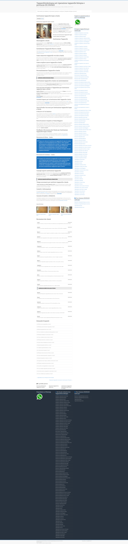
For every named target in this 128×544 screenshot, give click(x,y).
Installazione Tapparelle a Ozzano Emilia (62, 416)
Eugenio (54, 113)
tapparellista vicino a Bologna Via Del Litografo (45, 377)
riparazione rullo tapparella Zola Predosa (81, 115)
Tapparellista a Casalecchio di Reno (80, 166)
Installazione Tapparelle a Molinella (80, 55)
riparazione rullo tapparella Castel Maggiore (82, 85)
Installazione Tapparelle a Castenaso (80, 46)
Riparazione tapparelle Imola (79, 136)
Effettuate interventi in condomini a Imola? (45, 339)
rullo (67, 101)
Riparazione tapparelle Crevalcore (80, 133)
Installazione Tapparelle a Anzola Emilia (81, 32)
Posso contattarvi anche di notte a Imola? (45, 337)
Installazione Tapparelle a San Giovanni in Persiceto (64, 420)
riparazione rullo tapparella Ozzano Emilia (81, 100)
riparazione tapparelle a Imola (41, 192)
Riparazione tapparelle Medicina (80, 138)
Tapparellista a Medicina (78, 178)
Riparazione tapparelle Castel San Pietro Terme (82, 129)
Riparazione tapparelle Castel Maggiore (81, 127)
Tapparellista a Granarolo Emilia (80, 175)
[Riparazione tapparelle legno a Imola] (42, 209)
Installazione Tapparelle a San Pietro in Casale (82, 66)
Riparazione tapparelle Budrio (79, 122)
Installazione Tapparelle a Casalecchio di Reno (63, 402)
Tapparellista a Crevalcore (79, 173)
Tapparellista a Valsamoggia (79, 192)
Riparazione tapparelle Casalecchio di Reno (82, 126)
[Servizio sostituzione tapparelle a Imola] (66, 209)
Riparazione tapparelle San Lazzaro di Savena (82, 147)
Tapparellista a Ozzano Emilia (79, 182)
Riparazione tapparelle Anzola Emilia (80, 117)
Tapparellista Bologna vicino (79, 207)
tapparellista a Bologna (63, 200)
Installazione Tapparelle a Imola (80, 51)
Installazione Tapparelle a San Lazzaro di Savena (63, 421)
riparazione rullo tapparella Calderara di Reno (82, 82)
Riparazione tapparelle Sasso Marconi (81, 150)
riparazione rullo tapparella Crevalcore (81, 92)
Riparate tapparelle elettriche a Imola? (44, 345)
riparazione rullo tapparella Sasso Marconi (81, 112)
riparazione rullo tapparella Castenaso (81, 90)
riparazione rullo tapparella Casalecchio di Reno (82, 83)
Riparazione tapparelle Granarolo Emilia (81, 134)
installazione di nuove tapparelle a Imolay (45, 52)
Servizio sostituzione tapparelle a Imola (41, 386)
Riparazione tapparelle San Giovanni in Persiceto (82, 145)
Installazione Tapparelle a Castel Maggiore (81, 41)
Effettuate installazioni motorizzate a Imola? (45, 334)
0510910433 (63, 28)
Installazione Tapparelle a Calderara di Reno (82, 38)
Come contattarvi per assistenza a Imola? (45, 373)
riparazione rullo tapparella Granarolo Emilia (82, 93)
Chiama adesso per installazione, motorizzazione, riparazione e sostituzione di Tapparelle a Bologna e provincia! (56, 11)
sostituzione (51, 44)
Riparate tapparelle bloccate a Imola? (44, 329)
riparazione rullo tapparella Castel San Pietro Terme (64, 442)
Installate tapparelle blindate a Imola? (44, 347)
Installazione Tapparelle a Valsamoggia (81, 69)
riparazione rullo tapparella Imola (80, 95)
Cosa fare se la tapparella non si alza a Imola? (46, 365)
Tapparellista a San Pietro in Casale (80, 189)
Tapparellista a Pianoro (78, 184)
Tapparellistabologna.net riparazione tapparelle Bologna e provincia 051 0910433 (60, 4)
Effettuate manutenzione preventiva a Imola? (46, 363)
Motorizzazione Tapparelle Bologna (80, 75)
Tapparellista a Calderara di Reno (80, 164)
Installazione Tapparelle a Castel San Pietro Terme (63, 405)
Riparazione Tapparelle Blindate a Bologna (81, 119)
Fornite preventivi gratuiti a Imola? (44, 350)
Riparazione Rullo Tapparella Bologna (81, 78)
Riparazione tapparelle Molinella (80, 140)
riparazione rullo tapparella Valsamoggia (81, 113)
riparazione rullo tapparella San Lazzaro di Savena (63, 458)
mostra (42, 18)
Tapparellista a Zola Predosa (79, 194)
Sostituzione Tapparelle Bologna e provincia (82, 203)
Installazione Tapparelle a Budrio (80, 36)
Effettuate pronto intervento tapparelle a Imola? (46, 326)
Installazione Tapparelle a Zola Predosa (81, 71)
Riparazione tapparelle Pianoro (79, 143)
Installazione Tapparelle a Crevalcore (80, 48)
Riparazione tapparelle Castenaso (80, 131)
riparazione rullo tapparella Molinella (80, 99)
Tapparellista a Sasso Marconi (79, 191)
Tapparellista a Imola (78, 177)
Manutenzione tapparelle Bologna (80, 73)
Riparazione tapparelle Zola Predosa (80, 154)
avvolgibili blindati (65, 135)
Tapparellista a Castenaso (79, 171)
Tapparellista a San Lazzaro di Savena (81, 187)
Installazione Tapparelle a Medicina (80, 53)
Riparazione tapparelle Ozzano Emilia (81, 141)
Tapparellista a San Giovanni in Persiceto (81, 185)
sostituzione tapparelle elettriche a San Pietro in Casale (66, 387)
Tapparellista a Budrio (78, 163)
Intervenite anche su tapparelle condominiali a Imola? (47, 371)
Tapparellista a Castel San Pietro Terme (81, 170)
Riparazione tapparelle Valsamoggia (80, 152)
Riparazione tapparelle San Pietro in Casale (62, 495)
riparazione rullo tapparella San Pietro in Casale (82, 110)
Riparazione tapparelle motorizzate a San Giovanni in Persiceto (60, 380)
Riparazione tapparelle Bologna (80, 120)
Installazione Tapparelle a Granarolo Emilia (81, 49)
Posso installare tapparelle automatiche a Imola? (46, 368)
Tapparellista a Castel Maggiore (80, 168)
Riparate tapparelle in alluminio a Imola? (45, 358)
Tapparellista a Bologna (78, 161)
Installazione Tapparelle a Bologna (80, 34)
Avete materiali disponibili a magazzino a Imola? (46, 355)
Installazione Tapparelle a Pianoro (80, 58)
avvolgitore (48, 193)
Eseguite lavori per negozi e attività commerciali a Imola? (48, 360)
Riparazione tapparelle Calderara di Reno (81, 124)
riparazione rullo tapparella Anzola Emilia (81, 76)
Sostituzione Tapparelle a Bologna (80, 157)
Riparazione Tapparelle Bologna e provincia (82, 202)
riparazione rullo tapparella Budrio (80, 80)
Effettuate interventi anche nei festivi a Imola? (46, 352)
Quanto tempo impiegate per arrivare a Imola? (46, 342)
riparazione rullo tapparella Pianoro (80, 102)
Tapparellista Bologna (78, 205)
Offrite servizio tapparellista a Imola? (44, 324)
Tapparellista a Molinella (78, 180)
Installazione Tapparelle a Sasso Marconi (81, 68)
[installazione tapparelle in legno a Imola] (54, 209)
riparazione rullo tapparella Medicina (80, 97)
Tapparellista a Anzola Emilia (79, 159)
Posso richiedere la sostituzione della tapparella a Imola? (48, 332)
